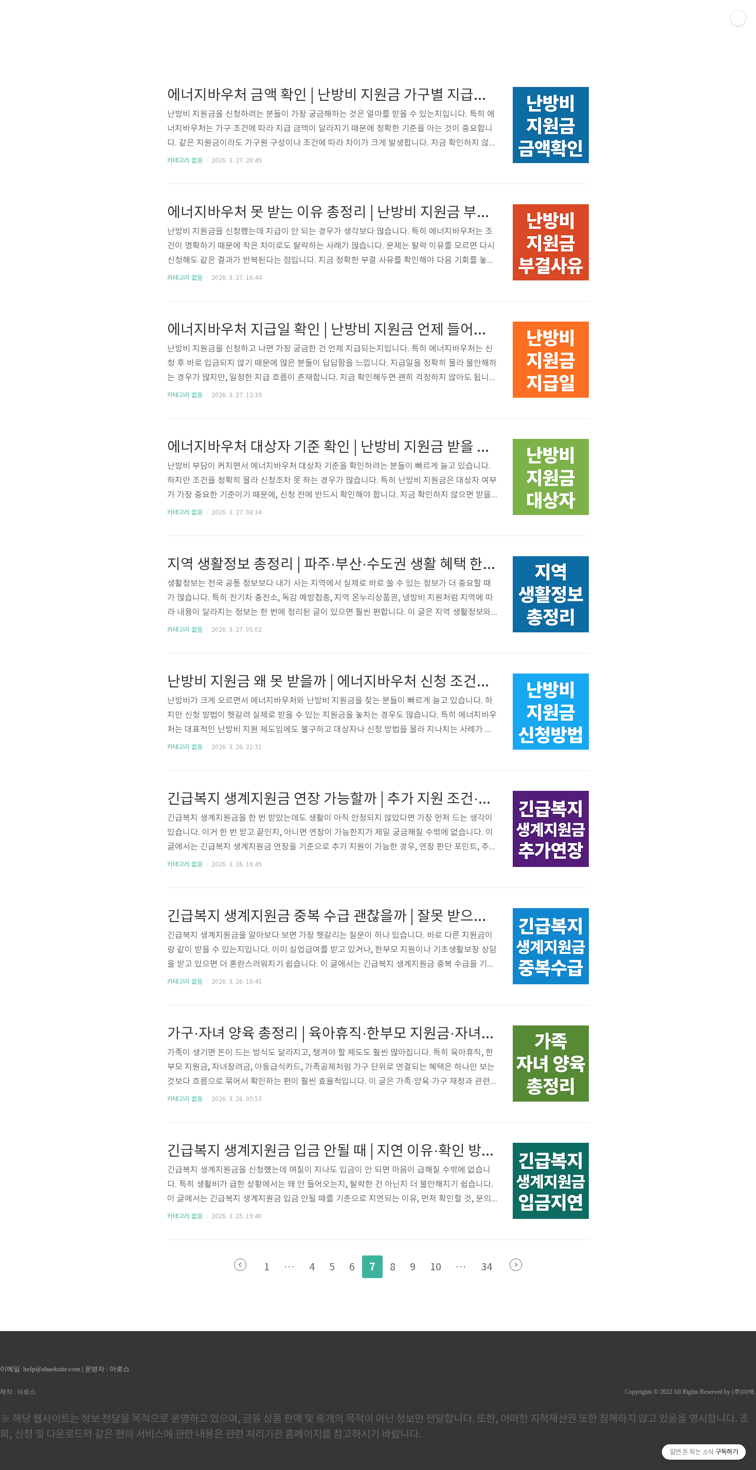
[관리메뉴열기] (738, 18)
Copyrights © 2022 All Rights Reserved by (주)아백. (690, 1391)
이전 (240, 1265)
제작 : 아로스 (17, 1391)
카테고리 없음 (185, 160)
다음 (516, 1265)
